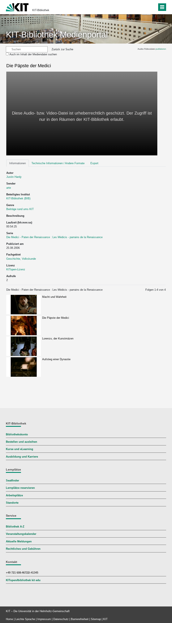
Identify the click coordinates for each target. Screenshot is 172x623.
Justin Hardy (14, 176)
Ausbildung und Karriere (22, 456)
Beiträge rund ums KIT (20, 209)
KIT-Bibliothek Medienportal (57, 34)
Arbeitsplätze (14, 495)
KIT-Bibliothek (40, 10)
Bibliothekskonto (17, 434)
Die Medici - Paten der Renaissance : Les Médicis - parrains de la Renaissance (54, 237)
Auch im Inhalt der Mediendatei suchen (33, 54)
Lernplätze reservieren (20, 487)
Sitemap (96, 619)
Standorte (12, 502)
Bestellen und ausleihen (21, 441)
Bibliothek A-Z (15, 526)
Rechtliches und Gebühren (23, 548)
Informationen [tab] (17, 163)
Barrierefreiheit (80, 619)
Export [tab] (94, 163)
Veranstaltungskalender (21, 533)
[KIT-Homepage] (17, 7)
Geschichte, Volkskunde (21, 258)
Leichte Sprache (25, 619)
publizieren (161, 49)
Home (9, 619)
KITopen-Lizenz (15, 269)
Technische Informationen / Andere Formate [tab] (58, 163)
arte (8, 187)
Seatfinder (12, 480)
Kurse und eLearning (19, 449)
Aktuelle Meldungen (19, 541)
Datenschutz (61, 619)
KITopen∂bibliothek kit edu (23, 580)
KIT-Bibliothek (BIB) (18, 198)
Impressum (44, 619)
